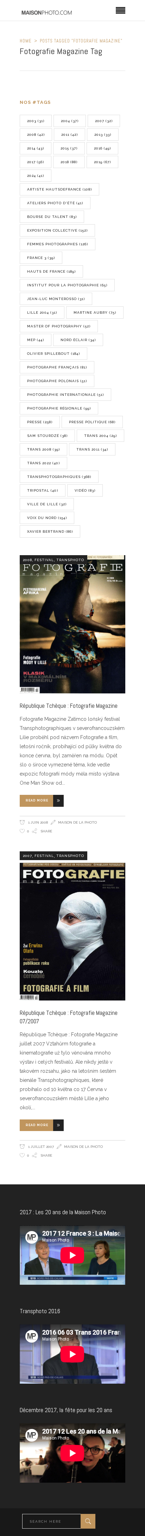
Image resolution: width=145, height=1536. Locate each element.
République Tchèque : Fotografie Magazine (69, 706)
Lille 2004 (42, 312)
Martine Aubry (95, 312)
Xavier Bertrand (50, 531)
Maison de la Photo (77, 822)
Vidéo (85, 490)
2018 (69, 162)
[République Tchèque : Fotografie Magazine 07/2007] (72, 925)
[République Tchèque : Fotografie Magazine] (72, 624)
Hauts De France (51, 271)
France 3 (41, 258)
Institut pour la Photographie (67, 285)
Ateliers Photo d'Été (55, 203)
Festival (44, 560)
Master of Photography (58, 326)
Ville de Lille (47, 504)
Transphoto (70, 560)
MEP (35, 340)
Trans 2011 (92, 449)
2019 (102, 162)
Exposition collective (57, 230)
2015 (69, 148)
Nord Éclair (78, 340)
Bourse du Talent (52, 217)
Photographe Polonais (57, 381)
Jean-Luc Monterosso (56, 299)
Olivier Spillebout (53, 353)
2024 (35, 176)
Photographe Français (57, 367)
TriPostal (42, 490)
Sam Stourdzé (47, 436)
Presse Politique (92, 422)
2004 (69, 121)
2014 (35, 148)
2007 (104, 121)
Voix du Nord (47, 518)
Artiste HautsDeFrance (59, 189)
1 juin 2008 (37, 822)
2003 (35, 121)
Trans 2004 (100, 436)
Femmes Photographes (57, 244)
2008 (36, 135)
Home (26, 41)
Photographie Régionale (59, 408)
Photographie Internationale (65, 395)
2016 (102, 148)
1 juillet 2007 (40, 1147)
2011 (69, 135)
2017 (35, 162)
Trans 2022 (43, 463)
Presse (39, 422)
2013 (102, 135)
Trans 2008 (43, 449)
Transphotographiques (59, 477)
